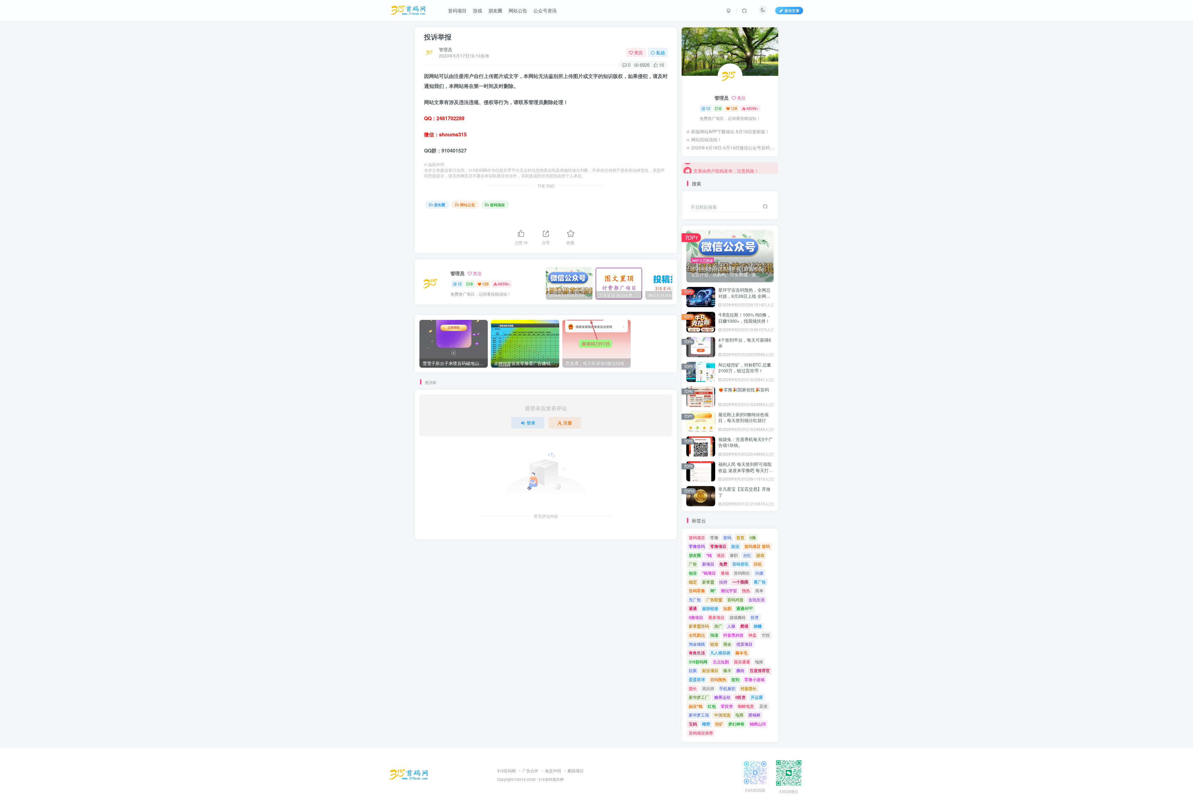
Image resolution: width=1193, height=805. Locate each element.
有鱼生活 (697, 653)
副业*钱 (695, 706)
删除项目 (576, 771)
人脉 (731, 626)
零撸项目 (718, 546)
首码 (727, 537)
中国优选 (722, 715)
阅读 (714, 635)
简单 (759, 591)
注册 (567, 423)
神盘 (752, 635)
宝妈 (693, 724)
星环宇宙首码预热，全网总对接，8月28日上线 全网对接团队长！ (744, 296)
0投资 (740, 697)
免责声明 (553, 771)
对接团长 (748, 688)
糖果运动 (722, 697)
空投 (766, 635)
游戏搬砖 (737, 617)
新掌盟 (708, 582)
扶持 (723, 582)
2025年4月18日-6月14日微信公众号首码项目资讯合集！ (733, 147)
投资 (755, 617)
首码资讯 (740, 564)
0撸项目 (696, 617)
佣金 (727, 644)
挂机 (758, 564)
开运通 (757, 697)
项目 (721, 555)
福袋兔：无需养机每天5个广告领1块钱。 (745, 442)
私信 (660, 52)
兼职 (734, 555)
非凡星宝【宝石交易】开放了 (744, 492)
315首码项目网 (551, 779)
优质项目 (744, 644)
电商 (739, 715)
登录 (531, 423)
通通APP (744, 608)
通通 (693, 608)
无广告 (695, 600)
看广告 (760, 582)
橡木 (727, 670)
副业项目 (710, 670)
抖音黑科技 (733, 635)
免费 (723, 564)
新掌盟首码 (699, 626)
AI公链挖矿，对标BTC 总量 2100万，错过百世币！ (744, 368)
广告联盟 (714, 600)
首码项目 (497, 204)
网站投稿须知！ (706, 139)
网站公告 (467, 204)
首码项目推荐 (701, 733)
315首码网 (698, 662)
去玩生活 (756, 600)
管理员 (445, 49)
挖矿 (719, 724)
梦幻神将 (736, 724)
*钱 (709, 555)
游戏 (760, 555)
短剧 (727, 608)
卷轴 (725, 573)
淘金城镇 (697, 644)
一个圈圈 (740, 582)
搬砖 (740, 670)
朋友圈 (439, 204)
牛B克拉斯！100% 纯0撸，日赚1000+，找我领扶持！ (744, 318)
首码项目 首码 (757, 546)
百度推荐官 (760, 670)
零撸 (714, 537)
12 (459, 283)
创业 (693, 573)
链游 (714, 644)
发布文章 (791, 10)
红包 (712, 706)
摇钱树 (754, 715)
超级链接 (710, 608)
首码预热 (718, 679)
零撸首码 (697, 546)
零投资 (727, 706)
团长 (693, 688)
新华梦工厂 (699, 697)
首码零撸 (697, 591)
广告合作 (530, 771)
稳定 (693, 582)
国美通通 (742, 662)
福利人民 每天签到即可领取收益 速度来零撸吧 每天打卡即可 (745, 470)
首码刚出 (742, 573)
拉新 (693, 670)
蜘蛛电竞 (746, 706)
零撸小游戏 (754, 679)
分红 (747, 555)
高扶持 (708, 688)
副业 (735, 546)
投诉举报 (437, 37)
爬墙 (744, 626)
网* (713, 591)
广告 (693, 564)
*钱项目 (709, 573)
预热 (746, 591)
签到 (735, 679)
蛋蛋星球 (697, 679)
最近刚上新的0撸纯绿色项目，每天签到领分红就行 (743, 417)
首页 (740, 537)
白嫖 (759, 573)
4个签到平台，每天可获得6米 (744, 343)
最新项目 (716, 617)
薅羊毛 (741, 653)
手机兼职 (727, 688)
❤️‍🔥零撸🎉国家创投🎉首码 (743, 389)
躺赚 (758, 626)
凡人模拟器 (720, 653)
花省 (763, 706)
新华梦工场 (699, 715)
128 (485, 283)
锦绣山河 (758, 724)
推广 (718, 626)
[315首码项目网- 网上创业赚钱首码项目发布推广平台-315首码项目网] (408, 774)
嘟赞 (706, 724)
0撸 (753, 537)
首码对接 (735, 600)
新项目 (708, 564)
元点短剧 (721, 662)
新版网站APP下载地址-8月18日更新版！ (730, 131)
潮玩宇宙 (729, 591)
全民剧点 (697, 635)
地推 (759, 662)
